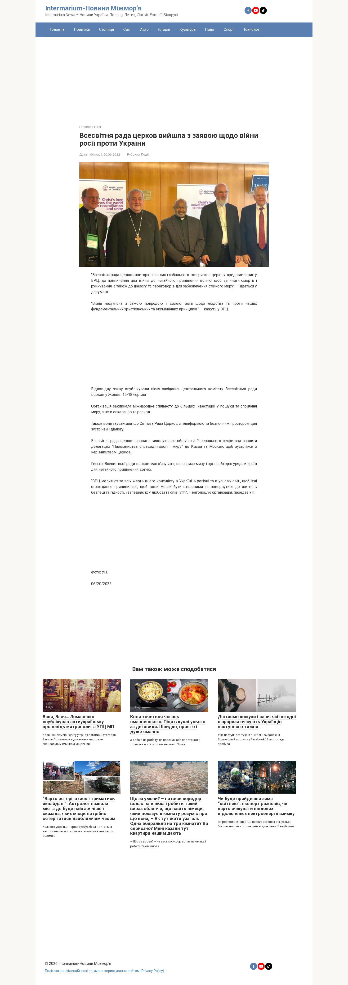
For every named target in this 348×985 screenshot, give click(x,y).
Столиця (106, 29)
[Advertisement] (174, 77)
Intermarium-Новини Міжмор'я (93, 8)
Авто (144, 29)
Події (209, 29)
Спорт (229, 29)
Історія (164, 29)
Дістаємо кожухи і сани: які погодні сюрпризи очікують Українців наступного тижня (257, 721)
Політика (82, 29)
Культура (187, 29)
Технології (252, 29)
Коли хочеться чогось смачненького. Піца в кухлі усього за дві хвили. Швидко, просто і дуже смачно (167, 724)
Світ (127, 29)
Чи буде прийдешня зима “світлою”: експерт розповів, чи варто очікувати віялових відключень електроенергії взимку (256, 806)
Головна (57, 29)
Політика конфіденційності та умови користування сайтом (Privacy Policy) (104, 971)
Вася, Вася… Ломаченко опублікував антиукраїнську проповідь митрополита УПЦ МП (78, 721)
